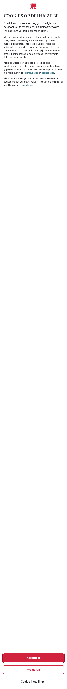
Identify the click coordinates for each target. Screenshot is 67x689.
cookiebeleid (48, 73)
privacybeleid (31, 73)
